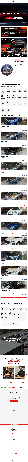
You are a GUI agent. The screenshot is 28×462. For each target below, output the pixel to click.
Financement (14, 436)
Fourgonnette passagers (14, 460)
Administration (15, 363)
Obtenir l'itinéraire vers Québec (14, 424)
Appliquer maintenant (13, 346)
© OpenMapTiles (22, 425)
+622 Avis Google (20, 18)
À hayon (14, 459)
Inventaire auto (14, 435)
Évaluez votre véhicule (14, 437)
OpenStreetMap (26, 425)
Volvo (14, 444)
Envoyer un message (14, 400)
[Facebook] (11, 432)
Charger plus (14, 297)
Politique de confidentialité (14, 439)
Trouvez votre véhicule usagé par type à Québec (8, 86)
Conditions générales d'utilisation (14, 440)
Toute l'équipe (10, 363)
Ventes (19, 363)
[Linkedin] (13, 432)
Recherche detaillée (3, 305)
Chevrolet (14, 445)
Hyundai (14, 447)
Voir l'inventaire (8, 18)
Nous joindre (14, 438)
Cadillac (14, 446)
